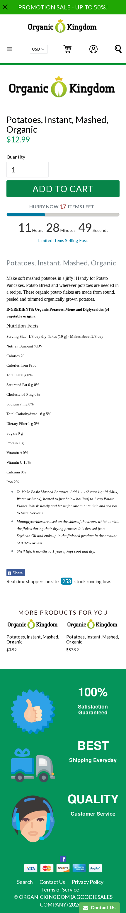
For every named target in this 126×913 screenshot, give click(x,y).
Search (25, 882)
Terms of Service (60, 889)
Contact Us (52, 882)
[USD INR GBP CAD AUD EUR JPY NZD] (39, 49)
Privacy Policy (87, 882)
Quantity (15, 156)
